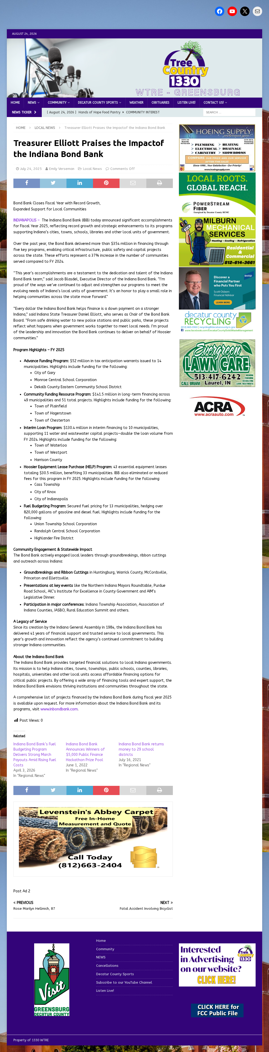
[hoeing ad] (217, 169)
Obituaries (160, 102)
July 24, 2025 (31, 169)
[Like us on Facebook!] (219, 11)
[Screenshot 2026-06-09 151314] (217, 329)
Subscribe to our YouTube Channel (124, 982)
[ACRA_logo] (217, 413)
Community (57, 102)
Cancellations (107, 966)
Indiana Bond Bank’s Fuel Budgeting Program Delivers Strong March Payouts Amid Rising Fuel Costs (34, 754)
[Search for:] (229, 112)
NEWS (32, 102)
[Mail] (257, 11)
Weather (136, 102)
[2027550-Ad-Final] (217, 306)
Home (15, 102)
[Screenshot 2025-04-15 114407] (217, 384)
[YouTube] (232, 11)
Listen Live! (186, 102)
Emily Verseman (61, 169)
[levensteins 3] (93, 868)
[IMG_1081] (217, 263)
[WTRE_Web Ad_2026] (217, 213)
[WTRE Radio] (134, 94)
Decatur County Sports (98, 102)
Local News (92, 169)
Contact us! (214, 102)
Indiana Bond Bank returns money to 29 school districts (141, 749)
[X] (245, 11)
